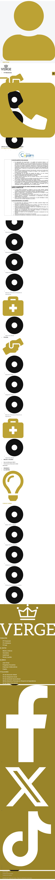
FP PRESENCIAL (8, 72)
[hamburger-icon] (53, 73)
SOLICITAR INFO (4, 78)
